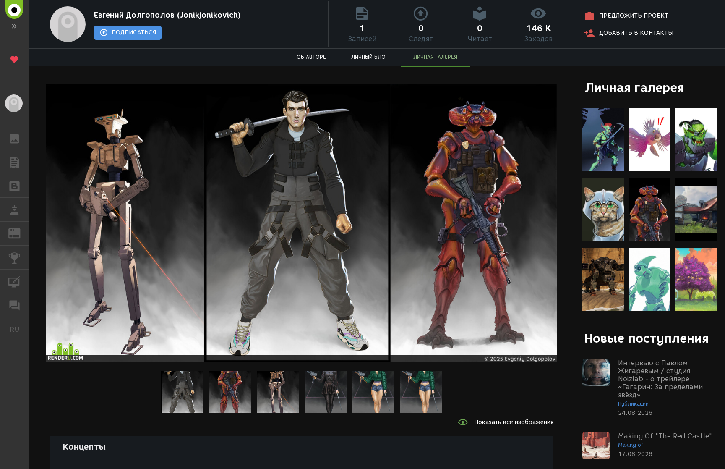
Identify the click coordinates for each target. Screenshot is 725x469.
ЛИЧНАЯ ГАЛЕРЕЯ (435, 57)
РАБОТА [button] (14, 209)
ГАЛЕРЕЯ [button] (14, 138)
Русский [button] (19, 329)
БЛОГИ (14, 186)
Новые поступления (646, 338)
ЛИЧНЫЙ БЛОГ (369, 57)
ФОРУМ (14, 305)
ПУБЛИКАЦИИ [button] (14, 162)
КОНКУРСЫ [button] (14, 257)
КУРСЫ (14, 281)
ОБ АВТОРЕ (311, 57)
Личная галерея (634, 87)
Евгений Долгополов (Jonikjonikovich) (167, 15)
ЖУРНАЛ (19, 233)
